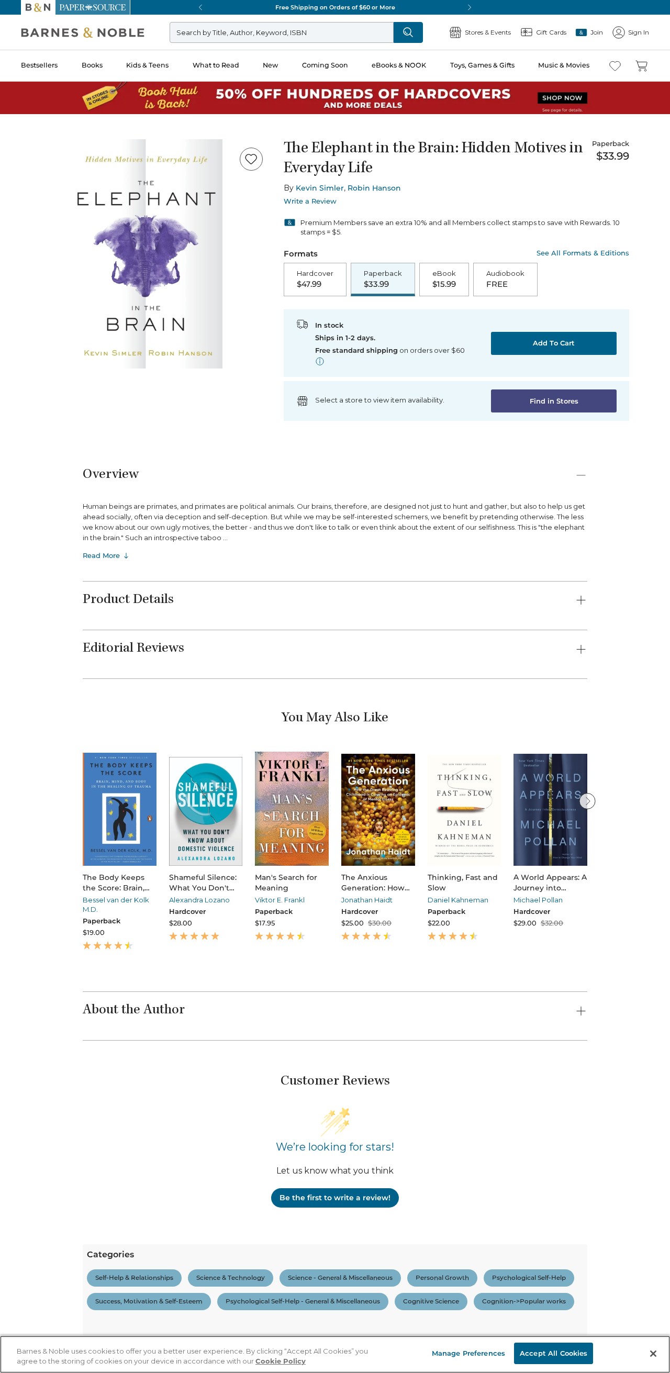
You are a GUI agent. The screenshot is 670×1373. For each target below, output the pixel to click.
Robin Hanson (374, 188)
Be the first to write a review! (335, 1197)
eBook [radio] (444, 279)
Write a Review (310, 201)
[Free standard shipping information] (320, 361)
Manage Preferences (468, 1353)
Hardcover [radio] (315, 279)
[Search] (408, 32)
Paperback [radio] (383, 279)
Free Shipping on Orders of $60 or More (335, 7)
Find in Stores (554, 401)
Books (92, 65)
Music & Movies (563, 65)
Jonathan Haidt (367, 900)
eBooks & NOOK (399, 65)
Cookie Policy (280, 1361)
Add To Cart (554, 343)
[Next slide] (587, 800)
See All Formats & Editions (583, 253)
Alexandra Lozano (199, 900)
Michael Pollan (538, 900)
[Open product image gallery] (146, 254)
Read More (101, 555)
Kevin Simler (320, 188)
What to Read (216, 65)
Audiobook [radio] (505, 279)
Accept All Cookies (553, 1353)
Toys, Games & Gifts (482, 65)
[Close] (653, 1353)
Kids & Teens (147, 65)
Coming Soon (325, 65)
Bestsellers (39, 65)
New (270, 65)
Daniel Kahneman (458, 900)
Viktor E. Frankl (280, 900)
